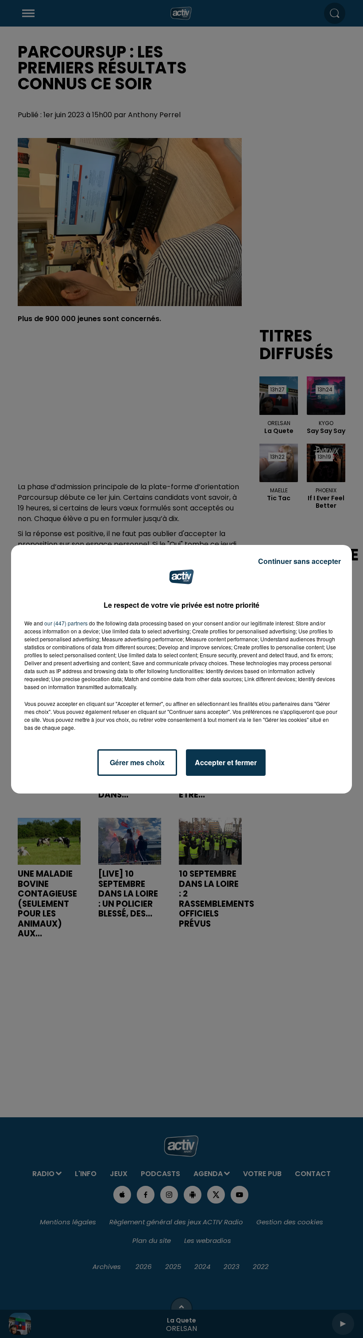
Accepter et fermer (226, 762)
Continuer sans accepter (299, 561)
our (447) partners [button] (66, 623)
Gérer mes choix (137, 762)
